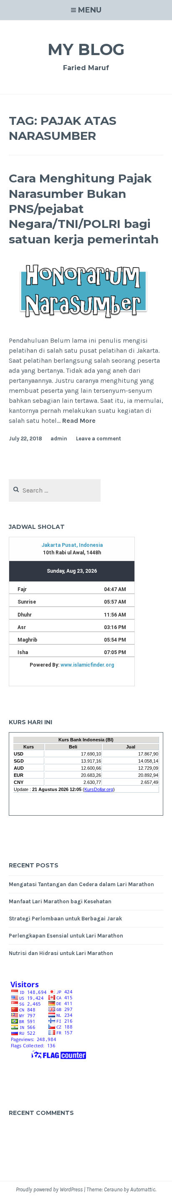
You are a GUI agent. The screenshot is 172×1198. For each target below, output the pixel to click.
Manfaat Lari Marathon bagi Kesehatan (60, 901)
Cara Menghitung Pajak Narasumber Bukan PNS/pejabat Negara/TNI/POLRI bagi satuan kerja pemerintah (84, 208)
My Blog (86, 49)
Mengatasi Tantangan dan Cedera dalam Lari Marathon (81, 884)
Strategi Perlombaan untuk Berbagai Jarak (65, 918)
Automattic (142, 1189)
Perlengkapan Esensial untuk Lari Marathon (66, 936)
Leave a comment (98, 438)
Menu (89, 10)
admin (59, 438)
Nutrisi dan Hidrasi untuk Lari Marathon (61, 953)
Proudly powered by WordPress (49, 1189)
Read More (79, 421)
